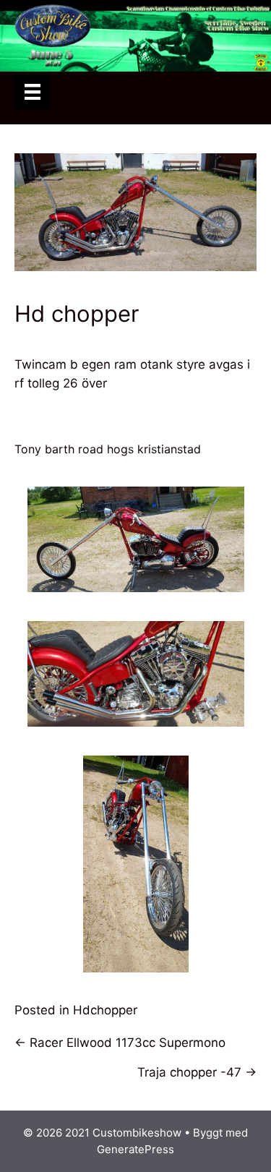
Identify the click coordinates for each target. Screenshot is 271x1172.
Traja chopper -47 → (197, 1072)
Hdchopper (105, 1010)
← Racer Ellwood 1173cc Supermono (119, 1042)
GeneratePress (135, 1149)
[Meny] (32, 91)
